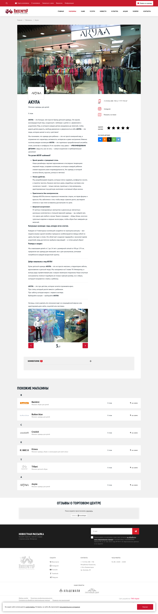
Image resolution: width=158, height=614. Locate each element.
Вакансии (59, 3)
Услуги (92, 11)
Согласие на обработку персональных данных (34, 600)
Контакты (147, 11)
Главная (61, 11)
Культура (114, 11)
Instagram (107, 109)
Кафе (83, 11)
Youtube (55, 570)
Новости (103, 11)
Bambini (35, 402)
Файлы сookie (23, 598)
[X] (109, 139)
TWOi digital (135, 599)
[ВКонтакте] (100, 139)
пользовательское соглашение (70, 607)
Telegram (55, 577)
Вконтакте (55, 562)
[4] (123, 128)
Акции (125, 11)
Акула (34, 484)
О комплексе (35, 3)
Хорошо (145, 607)
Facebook (55, 573)
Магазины (72, 11)
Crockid (35, 431)
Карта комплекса (23, 3)
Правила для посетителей (61, 600)
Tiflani (35, 466)
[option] (58, 325)
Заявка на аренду (146, 3)
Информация (69, 3)
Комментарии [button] (35, 361)
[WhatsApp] (114, 139)
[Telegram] (118, 139)
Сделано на (74, 515)
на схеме (134, 403)
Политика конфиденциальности (41, 598)
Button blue (37, 414)
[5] (128, 128)
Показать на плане (110, 115)
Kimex (35, 449)
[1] (109, 128)
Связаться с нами (48, 3)
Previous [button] (31, 345)
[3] (119, 128)
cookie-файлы (30, 607)
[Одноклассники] (105, 139)
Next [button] (85, 345)
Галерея (135, 11)
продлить (89, 511)
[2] (114, 128)
